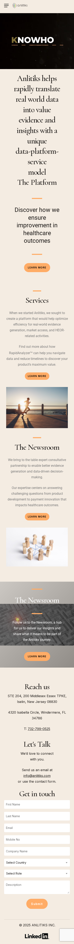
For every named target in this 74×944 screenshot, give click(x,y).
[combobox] (37, 863)
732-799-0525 (39, 729)
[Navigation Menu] (6, 5)
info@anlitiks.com (37, 776)
